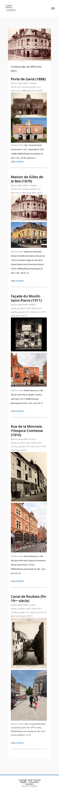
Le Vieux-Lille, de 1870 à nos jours (26, 68)
